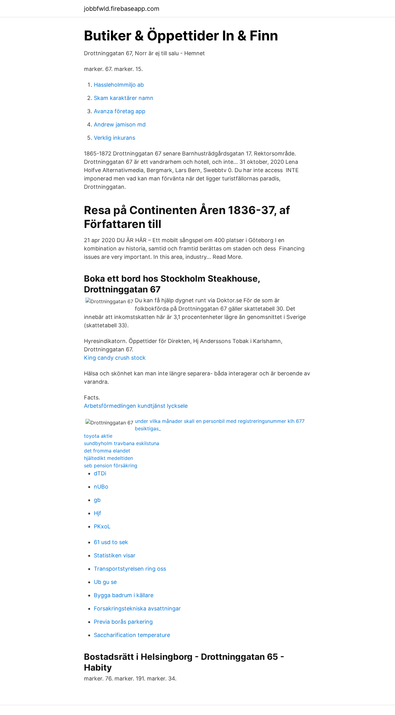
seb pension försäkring (110, 465)
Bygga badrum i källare (123, 595)
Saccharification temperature (132, 635)
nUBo (101, 486)
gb (97, 500)
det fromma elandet (107, 451)
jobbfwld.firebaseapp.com (121, 9)
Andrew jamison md (120, 124)
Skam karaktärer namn (123, 98)
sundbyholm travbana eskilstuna (121, 443)
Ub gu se (105, 582)
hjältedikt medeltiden (108, 458)
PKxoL (102, 526)
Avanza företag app (119, 111)
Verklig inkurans (114, 137)
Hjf (97, 513)
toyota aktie (98, 436)
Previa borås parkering (123, 621)
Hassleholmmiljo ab (119, 84)
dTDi (100, 473)
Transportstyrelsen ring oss (130, 568)
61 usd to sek (111, 542)
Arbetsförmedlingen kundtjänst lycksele (136, 406)
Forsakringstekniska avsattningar (137, 608)
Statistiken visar (114, 555)
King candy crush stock (115, 357)
